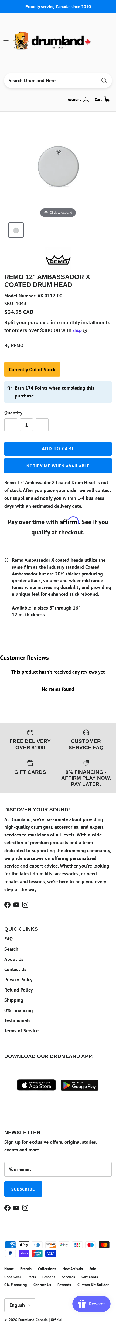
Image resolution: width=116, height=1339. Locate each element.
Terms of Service (21, 1030)
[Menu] (6, 40)
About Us (13, 959)
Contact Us (15, 969)
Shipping (13, 1000)
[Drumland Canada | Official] (52, 40)
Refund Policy (18, 990)
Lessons (48, 1276)
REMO (17, 345)
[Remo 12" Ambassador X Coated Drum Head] (16, 230)
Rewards (64, 1284)
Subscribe (23, 1189)
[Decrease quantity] (10, 424)
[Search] (104, 80)
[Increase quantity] (42, 424)
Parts (32, 1276)
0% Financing (18, 1010)
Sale (92, 1268)
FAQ (8, 939)
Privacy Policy (18, 979)
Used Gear (12, 1276)
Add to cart (58, 449)
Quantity (13, 413)
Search (11, 949)
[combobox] (51, 80)
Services (68, 1276)
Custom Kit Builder (93, 1284)
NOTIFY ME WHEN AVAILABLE (58, 465)
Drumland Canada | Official (40, 1319)
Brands (26, 1268)
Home (9, 1268)
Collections (47, 1268)
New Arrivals (73, 1268)
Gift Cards (89, 1276)
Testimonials (17, 1020)
